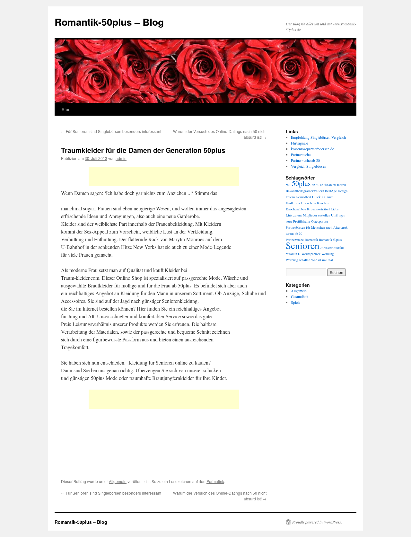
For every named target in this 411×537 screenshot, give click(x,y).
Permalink (215, 481)
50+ (288, 184)
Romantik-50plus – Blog (109, 22)
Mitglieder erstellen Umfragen (324, 215)
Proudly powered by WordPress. (317, 521)
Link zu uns (294, 215)
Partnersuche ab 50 (305, 160)
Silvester (326, 247)
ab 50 (324, 184)
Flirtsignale (299, 142)
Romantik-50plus (330, 239)
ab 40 (315, 184)
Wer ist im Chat (322, 260)
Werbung (327, 253)
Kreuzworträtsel (318, 209)
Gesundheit (303, 197)
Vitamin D (293, 253)
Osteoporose (319, 221)
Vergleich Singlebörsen (308, 166)
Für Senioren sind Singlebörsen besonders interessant (111, 131)
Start (66, 109)
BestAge (331, 191)
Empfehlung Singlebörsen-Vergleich (318, 137)
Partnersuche (300, 154)
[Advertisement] (164, 176)
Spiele (295, 302)
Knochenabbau (296, 209)
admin (121, 158)
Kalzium (327, 197)
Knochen (323, 203)
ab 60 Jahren (337, 184)
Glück (316, 197)
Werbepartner (311, 253)
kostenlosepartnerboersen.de (312, 148)
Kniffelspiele (294, 203)
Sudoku (339, 247)
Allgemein (118, 481)
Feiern (290, 197)
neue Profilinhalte (298, 221)
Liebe (335, 209)
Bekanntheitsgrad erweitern (305, 191)
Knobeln (310, 203)
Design (342, 191)
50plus (301, 183)
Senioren (302, 245)
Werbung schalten (298, 260)
